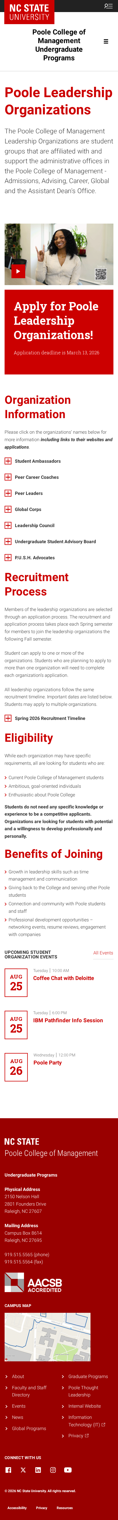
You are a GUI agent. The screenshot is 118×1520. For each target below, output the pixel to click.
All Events (103, 953)
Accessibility (17, 1508)
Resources (65, 1508)
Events (18, 1406)
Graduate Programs (88, 1376)
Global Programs (29, 1428)
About (18, 1376)
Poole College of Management (59, 45)
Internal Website (84, 1406)
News (17, 1417)
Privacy (41, 1508)
